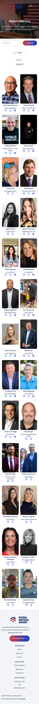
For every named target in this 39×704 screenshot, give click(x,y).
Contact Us (20, 673)
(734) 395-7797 (19, 682)
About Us (19, 653)
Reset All (19, 64)
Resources (19, 669)
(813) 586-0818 (19, 688)
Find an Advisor (19, 665)
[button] (30, 6)
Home (19, 649)
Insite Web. (22, 699)
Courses (19, 657)
